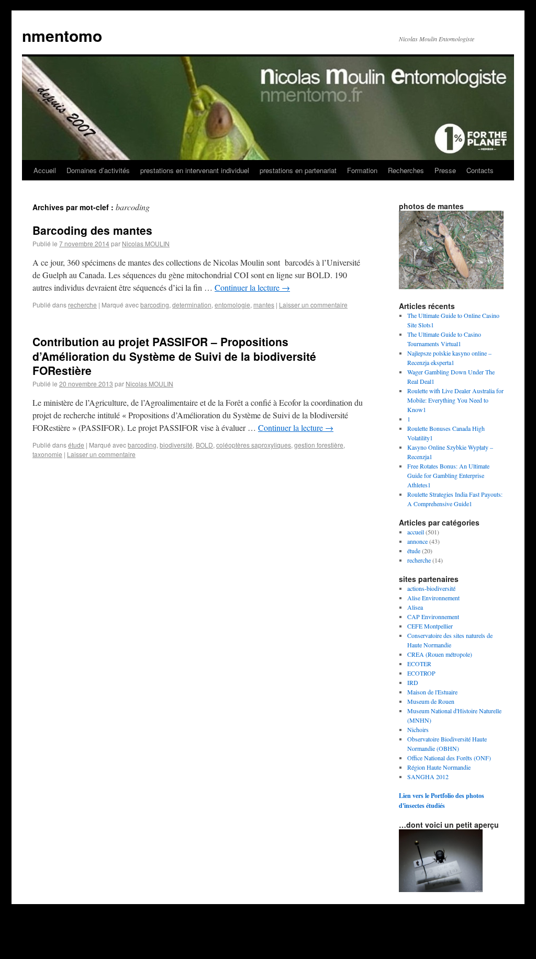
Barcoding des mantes (92, 230)
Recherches (406, 170)
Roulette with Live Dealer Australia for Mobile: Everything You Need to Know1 (455, 400)
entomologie (232, 304)
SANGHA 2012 (428, 776)
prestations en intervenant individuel (194, 170)
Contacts (480, 170)
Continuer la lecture (252, 287)
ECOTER (419, 663)
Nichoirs (418, 729)
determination (191, 304)
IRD (412, 682)
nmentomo (62, 35)
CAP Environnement (433, 616)
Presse (445, 170)
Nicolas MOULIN (146, 243)
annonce (417, 541)
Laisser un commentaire (313, 304)
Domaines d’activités (98, 170)
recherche (82, 304)
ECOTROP (421, 673)
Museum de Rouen (430, 701)
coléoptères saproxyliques (253, 444)
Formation (362, 170)
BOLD (204, 444)
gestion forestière (318, 444)
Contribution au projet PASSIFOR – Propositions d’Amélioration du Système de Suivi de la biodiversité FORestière (174, 356)
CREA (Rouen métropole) (439, 654)
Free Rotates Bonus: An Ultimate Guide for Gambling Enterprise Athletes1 (448, 475)
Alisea (415, 607)
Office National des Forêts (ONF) (449, 758)
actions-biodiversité (431, 588)
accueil (415, 532)
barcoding (154, 304)
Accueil (45, 170)
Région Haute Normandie (439, 767)
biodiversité (176, 444)
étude (76, 444)
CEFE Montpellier (430, 626)
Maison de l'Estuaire (432, 692)
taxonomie (47, 454)
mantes (263, 304)
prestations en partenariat (298, 170)
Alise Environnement (433, 597)
